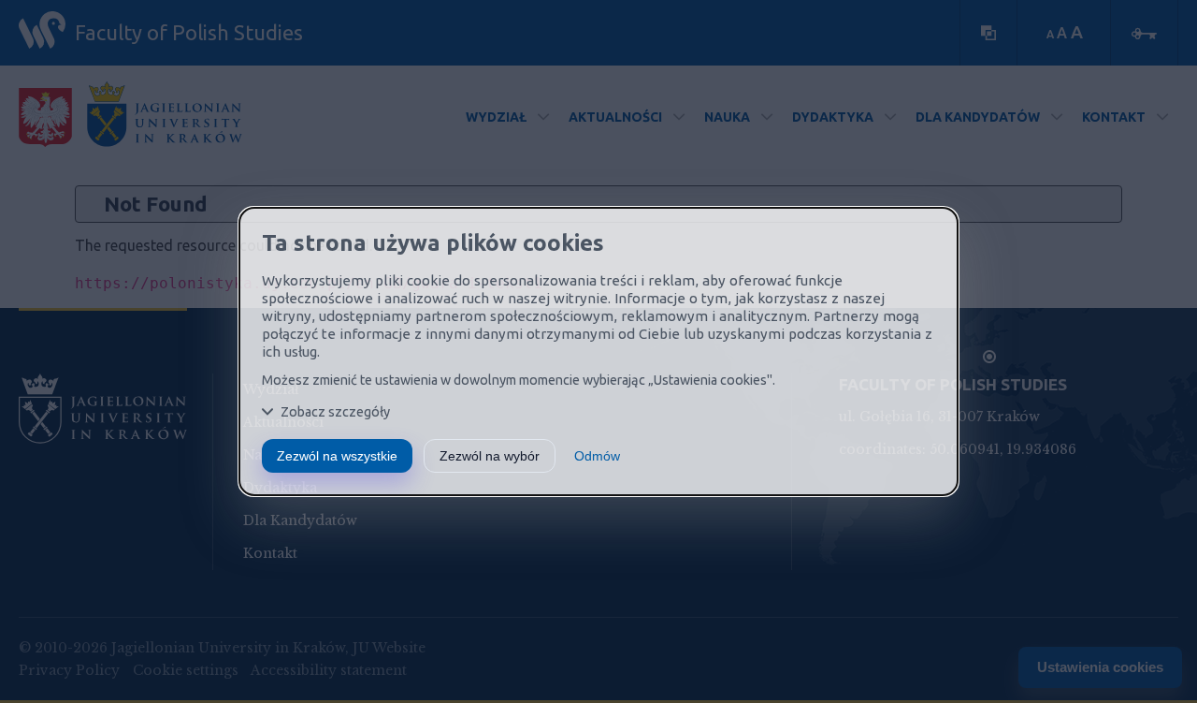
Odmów (597, 455)
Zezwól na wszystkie (337, 455)
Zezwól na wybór (490, 455)
